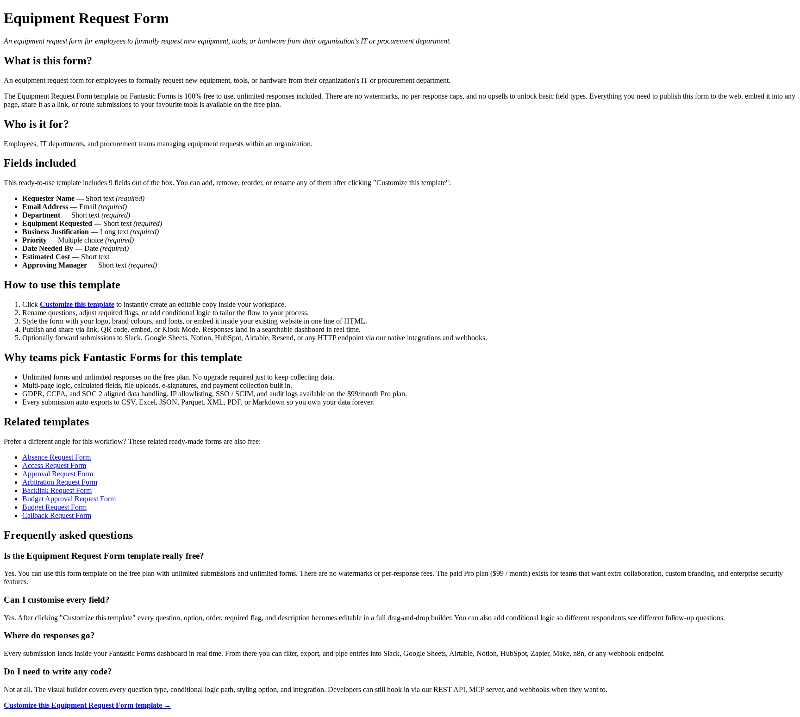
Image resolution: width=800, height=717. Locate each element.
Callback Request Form (56, 515)
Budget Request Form (54, 507)
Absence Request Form (56, 457)
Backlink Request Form (57, 490)
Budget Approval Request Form (69, 499)
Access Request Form (54, 465)
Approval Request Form (57, 474)
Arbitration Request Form (59, 482)
